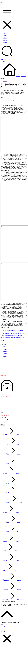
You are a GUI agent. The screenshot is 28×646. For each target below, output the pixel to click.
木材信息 (23, 76)
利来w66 (18, 76)
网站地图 (3, 626)
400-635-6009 (3, 59)
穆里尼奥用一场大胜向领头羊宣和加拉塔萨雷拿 (16, 333)
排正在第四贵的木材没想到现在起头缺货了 (14, 330)
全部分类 (2, 78)
